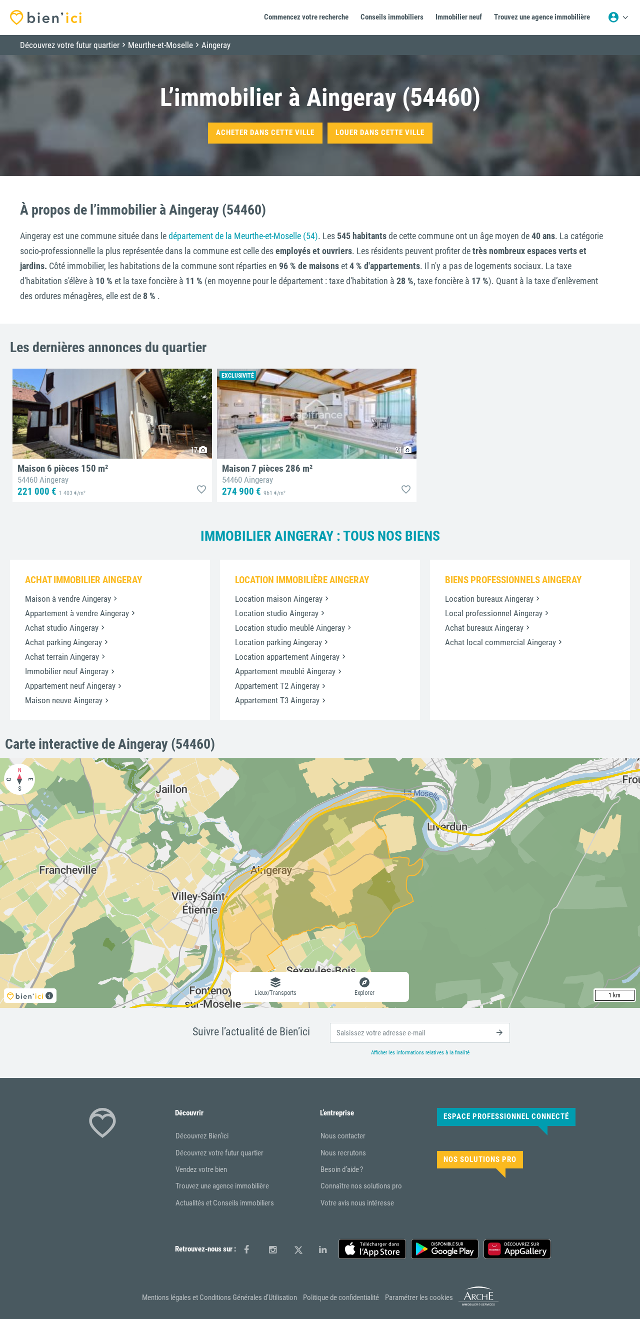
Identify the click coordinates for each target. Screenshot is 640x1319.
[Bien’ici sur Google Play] (444, 1248)
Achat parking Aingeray (63, 642)
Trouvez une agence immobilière (222, 1185)
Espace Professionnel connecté (506, 1116)
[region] (320, 883)
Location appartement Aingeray (287, 657)
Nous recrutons (343, 1152)
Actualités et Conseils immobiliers (225, 1202)
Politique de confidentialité (341, 1297)
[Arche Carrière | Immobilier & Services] (478, 1303)
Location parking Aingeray (278, 642)
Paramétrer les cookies (419, 1297)
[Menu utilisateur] (618, 17)
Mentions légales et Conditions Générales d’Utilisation (219, 1297)
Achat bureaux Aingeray (484, 628)
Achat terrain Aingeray (62, 657)
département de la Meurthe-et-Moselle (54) (243, 236)
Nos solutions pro (480, 1159)
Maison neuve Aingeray (63, 700)
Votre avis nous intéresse (357, 1202)
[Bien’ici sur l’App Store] (372, 1248)
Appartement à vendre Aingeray (77, 613)
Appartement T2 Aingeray (277, 686)
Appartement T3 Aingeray (277, 700)
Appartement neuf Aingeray (70, 686)
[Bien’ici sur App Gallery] (517, 1248)
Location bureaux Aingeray (489, 599)
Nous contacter (343, 1135)
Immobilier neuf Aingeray (66, 671)
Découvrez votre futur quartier (220, 1152)
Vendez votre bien (201, 1169)
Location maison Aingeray (278, 599)
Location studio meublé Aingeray (290, 628)
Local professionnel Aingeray (493, 613)
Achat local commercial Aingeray (500, 642)
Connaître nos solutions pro (361, 1185)
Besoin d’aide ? (341, 1169)
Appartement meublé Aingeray (285, 671)
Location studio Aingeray (276, 613)
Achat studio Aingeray (61, 628)
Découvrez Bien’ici (202, 1135)
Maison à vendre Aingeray (68, 599)
